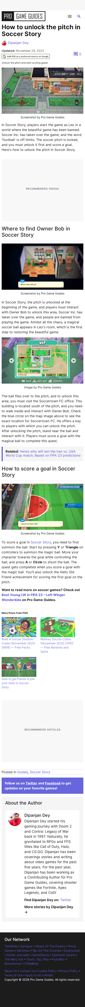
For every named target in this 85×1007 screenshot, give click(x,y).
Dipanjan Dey (18, 43)
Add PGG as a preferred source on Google (27, 56)
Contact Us (27, 971)
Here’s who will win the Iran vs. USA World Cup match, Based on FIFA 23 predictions (43, 453)
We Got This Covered (47, 950)
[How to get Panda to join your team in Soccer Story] (19, 667)
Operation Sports (63, 955)
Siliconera (23, 950)
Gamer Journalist (18, 955)
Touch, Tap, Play (37, 959)
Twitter (31, 783)
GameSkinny (40, 955)
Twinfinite (11, 946)
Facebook (53, 783)
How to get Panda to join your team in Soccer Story (18, 683)
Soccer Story (41, 542)
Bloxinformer (13, 963)
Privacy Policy (68, 971)
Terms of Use (13, 975)
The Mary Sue (14, 959)
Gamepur (26, 946)
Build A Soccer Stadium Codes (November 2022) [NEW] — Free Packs (18, 643)
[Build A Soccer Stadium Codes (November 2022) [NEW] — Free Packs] (19, 627)
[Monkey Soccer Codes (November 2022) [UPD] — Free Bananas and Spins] (57, 627)
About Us (11, 971)
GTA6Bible (31, 963)
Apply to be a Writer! (39, 975)
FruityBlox (58, 959)
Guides (22, 772)
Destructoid (72, 950)
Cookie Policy (47, 971)
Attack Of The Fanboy (50, 946)
